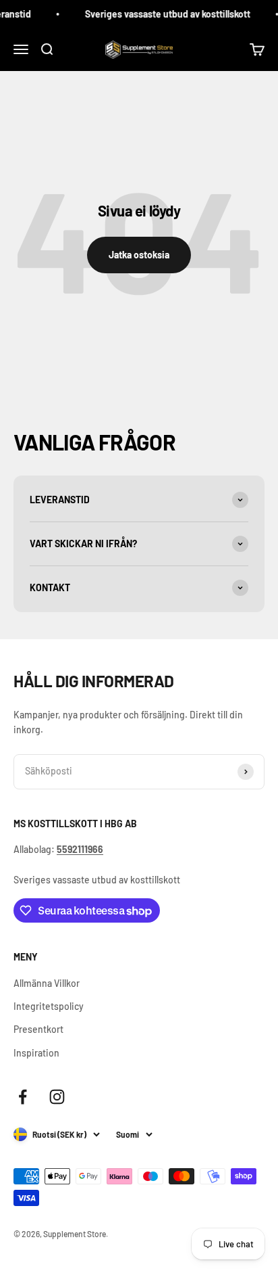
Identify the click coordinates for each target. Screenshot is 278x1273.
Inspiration (36, 1053)
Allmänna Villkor (46, 983)
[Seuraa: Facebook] (22, 1097)
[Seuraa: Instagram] (57, 1097)
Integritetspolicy (48, 1006)
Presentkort (38, 1029)
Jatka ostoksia (139, 254)
